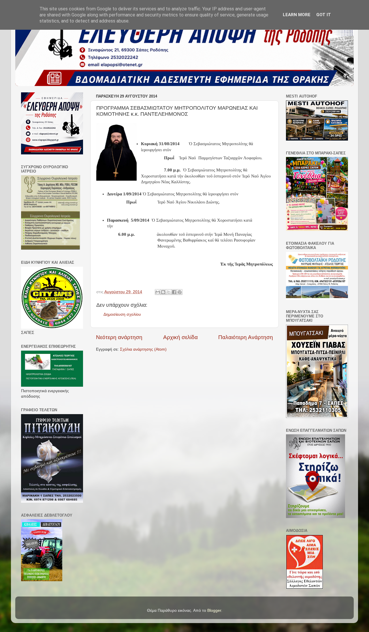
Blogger (214, 610)
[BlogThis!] (163, 292)
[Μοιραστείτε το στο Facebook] (174, 292)
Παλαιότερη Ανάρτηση (245, 337)
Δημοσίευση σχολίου (122, 314)
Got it (323, 14)
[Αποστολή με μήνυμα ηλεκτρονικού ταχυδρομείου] (158, 292)
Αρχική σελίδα (180, 337)
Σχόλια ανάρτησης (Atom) (143, 349)
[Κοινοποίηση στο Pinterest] (179, 292)
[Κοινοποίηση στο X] (169, 292)
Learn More (296, 14)
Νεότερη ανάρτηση (119, 337)
